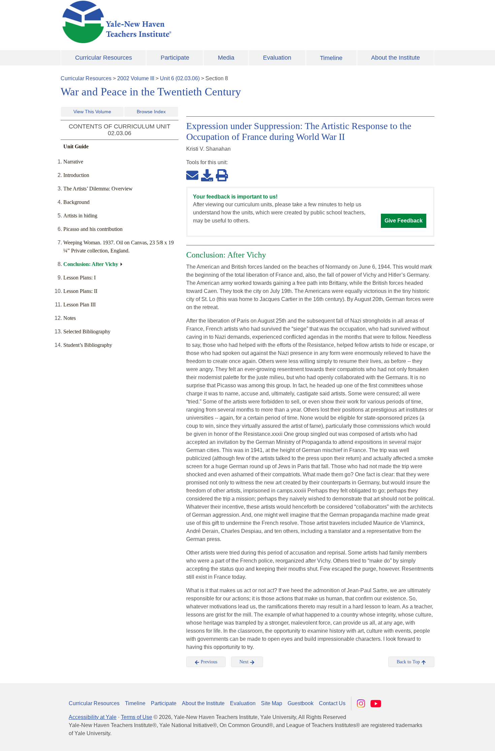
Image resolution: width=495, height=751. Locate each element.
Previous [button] (208, 661)
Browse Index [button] (151, 111)
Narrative (73, 161)
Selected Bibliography (86, 331)
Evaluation (277, 57)
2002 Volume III (135, 78)
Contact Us (332, 703)
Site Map (271, 703)
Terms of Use (136, 717)
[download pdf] (207, 175)
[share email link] (192, 175)
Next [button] (244, 661)
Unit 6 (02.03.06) (180, 78)
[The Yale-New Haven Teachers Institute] (183, 22)
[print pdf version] (222, 175)
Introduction (76, 175)
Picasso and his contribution (93, 229)
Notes (69, 318)
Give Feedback (404, 220)
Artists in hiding (80, 215)
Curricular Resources (103, 57)
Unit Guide (76, 146)
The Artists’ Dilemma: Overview (98, 188)
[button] (456, 739)
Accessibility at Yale (93, 717)
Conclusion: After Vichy (90, 264)
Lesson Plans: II (80, 291)
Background (76, 202)
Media (226, 57)
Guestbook (301, 703)
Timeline (331, 58)
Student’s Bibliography (87, 345)
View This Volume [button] (92, 111)
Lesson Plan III (79, 304)
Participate (175, 57)
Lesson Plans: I (79, 277)
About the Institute (395, 57)
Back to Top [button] (409, 661)
